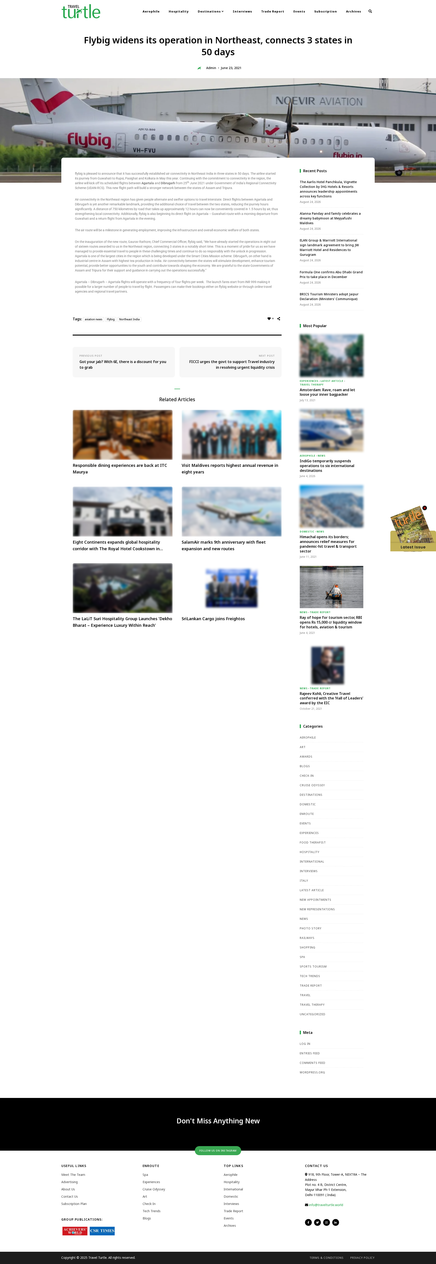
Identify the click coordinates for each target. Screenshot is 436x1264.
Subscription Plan (74, 1204)
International (312, 861)
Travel (305, 995)
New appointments (315, 900)
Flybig (111, 319)
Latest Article (332, 381)
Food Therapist (313, 842)
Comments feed (312, 1063)
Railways (307, 938)
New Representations (317, 909)
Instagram (326, 1222)
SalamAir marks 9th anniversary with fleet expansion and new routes (224, 545)
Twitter (317, 1222)
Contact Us (69, 1196)
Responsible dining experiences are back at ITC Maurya (120, 469)
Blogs (305, 766)
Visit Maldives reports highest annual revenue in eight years (230, 469)
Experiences (309, 381)
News (321, 455)
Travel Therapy (312, 384)
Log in (305, 1044)
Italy (304, 881)
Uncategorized (312, 1014)
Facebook (308, 1222)
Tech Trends (310, 976)
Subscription (325, 11)
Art (303, 747)
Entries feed (310, 1053)
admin (211, 68)
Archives (353, 11)
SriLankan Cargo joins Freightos (213, 618)
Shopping (307, 947)
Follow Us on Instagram (218, 1150)
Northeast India (129, 319)
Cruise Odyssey (312, 785)
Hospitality (179, 11)
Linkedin (335, 1222)
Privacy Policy (362, 1258)
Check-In (307, 776)
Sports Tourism (313, 966)
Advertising (69, 1182)
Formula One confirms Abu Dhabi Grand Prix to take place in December (331, 274)
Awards (306, 757)
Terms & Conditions (327, 1258)
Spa (302, 957)
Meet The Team (73, 1174)
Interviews (242, 11)
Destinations (210, 11)
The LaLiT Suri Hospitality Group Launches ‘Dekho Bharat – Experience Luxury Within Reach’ (122, 622)
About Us (68, 1189)
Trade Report (272, 11)
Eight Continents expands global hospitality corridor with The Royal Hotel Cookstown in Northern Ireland (116, 545)
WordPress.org (312, 1072)
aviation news (93, 319)
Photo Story (311, 928)
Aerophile (151, 11)
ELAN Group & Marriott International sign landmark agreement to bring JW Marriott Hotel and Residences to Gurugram (329, 247)
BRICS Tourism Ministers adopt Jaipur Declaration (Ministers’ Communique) (329, 296)
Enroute (307, 814)
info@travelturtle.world (326, 1205)
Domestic (307, 531)
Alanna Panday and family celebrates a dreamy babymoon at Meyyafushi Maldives (330, 218)
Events (299, 11)
